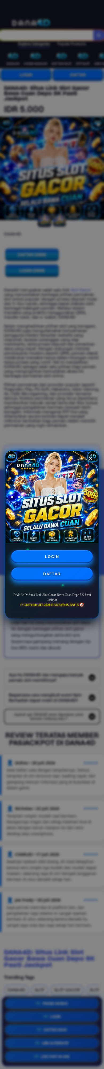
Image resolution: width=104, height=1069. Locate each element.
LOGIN (52, 557)
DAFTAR (52, 574)
